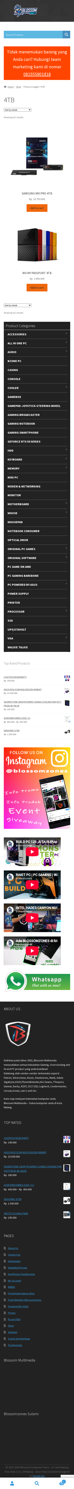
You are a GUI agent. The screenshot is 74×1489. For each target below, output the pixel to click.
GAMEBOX (14, 397)
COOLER (13, 388)
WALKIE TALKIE (18, 647)
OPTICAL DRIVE (18, 540)
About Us (13, 1248)
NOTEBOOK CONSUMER (23, 531)
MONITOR (14, 495)
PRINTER (14, 602)
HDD (10, 450)
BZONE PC (14, 361)
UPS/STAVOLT (17, 629)
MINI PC (13, 477)
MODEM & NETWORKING (24, 486)
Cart (56, 1480)
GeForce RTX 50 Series (24, 441)
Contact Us (14, 1254)
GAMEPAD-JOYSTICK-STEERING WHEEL (34, 406)
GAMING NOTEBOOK (21, 423)
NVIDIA (11, 1287)
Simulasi (12, 1332)
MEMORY (13, 468)
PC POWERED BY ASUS (22, 584)
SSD (10, 620)
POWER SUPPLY (18, 593)
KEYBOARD (15, 459)
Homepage (14, 1261)
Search (37, 1483)
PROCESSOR (16, 611)
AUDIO (12, 352)
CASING (13, 370)
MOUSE (12, 513)
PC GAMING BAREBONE (23, 576)
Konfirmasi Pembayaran (21, 1274)
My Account (14, 1280)
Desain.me (39, 1476)
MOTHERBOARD (18, 504)
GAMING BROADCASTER (24, 415)
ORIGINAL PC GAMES (21, 549)
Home (10, 86)
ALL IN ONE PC (17, 343)
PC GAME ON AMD (19, 567)
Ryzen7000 (14, 1319)
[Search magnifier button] (66, 34)
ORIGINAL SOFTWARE (22, 558)
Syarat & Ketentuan (19, 1338)
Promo (12, 1313)
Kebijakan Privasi (17, 1267)
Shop (18, 86)
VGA (10, 638)
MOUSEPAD (15, 522)
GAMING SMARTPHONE (23, 432)
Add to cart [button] (37, 208)
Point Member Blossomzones (24, 1300)
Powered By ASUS (18, 1306)
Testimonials (15, 1345)
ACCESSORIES (17, 334)
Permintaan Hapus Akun (21, 1293)
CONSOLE (14, 379)
